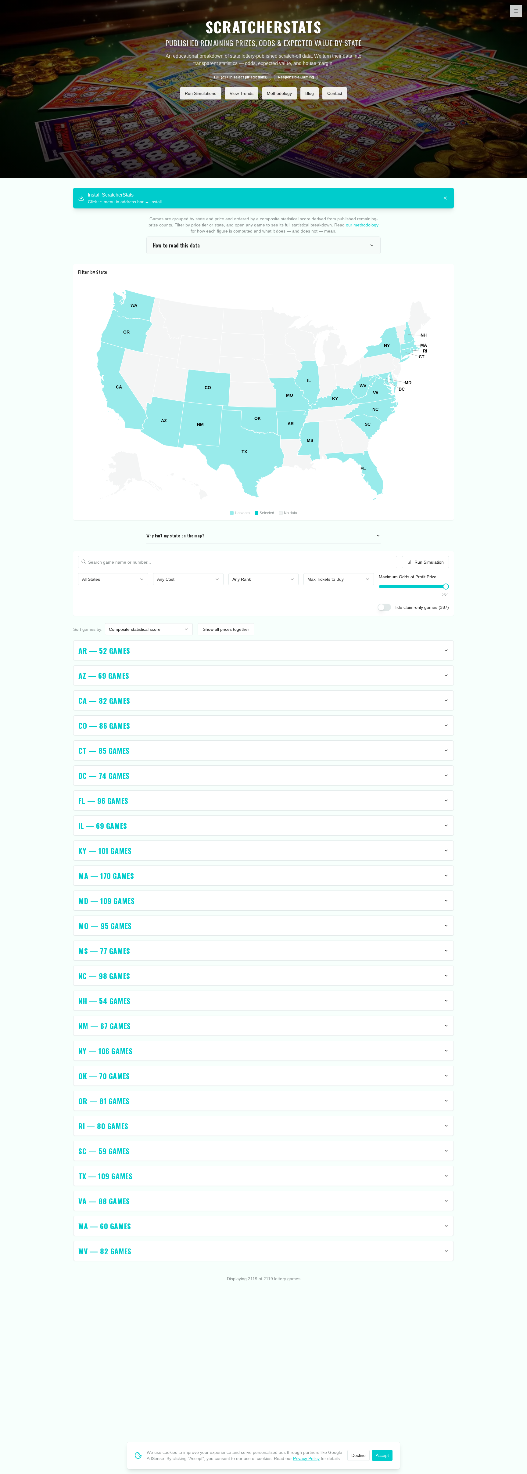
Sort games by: (87, 629)
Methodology (279, 93)
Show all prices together (226, 629)
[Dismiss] (445, 198)
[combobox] (113, 579)
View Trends (241, 93)
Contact (334, 93)
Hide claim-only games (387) (421, 607)
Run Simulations (200, 93)
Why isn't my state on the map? (175, 535)
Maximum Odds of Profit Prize (407, 576)
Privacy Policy (306, 1458)
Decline (358, 1455)
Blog (309, 93)
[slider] (446, 586)
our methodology (362, 224)
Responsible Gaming (296, 77)
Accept (382, 1455)
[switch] (384, 607)
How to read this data (176, 245)
